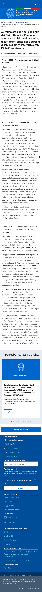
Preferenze (19, 588)
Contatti (7, 544)
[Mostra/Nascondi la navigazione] (4, 13)
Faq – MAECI (8, 568)
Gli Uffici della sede (10, 456)
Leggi (9, 412)
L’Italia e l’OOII (9, 536)
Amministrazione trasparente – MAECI (17, 560)
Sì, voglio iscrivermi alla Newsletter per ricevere (18, 480)
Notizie (10, 22)
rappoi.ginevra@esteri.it (17, 452)
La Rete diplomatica (11, 501)
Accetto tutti (33, 588)
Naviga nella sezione (21, 429)
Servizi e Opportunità (11, 540)
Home (3, 22)
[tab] (11, 421)
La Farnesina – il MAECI (12, 497)
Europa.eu (10, 522)
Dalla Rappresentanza (21, 22)
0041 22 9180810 (13, 448)
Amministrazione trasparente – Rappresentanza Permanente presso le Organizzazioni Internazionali (20, 554)
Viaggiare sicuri (9, 505)
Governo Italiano (7, 4)
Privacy (31, 473)
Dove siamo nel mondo (12, 509)
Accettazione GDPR (10, 469)
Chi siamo (7, 532)
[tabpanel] (21, 389)
